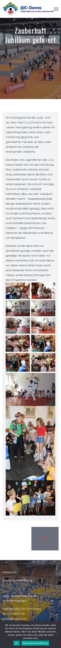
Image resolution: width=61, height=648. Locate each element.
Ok (16, 643)
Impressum (9, 572)
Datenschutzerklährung (17, 580)
